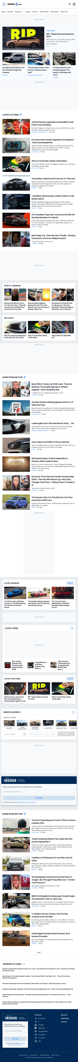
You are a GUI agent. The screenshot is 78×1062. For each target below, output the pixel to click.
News (3, 12)
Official (4, 75)
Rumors (34, 869)
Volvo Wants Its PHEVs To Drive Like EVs (50, 442)
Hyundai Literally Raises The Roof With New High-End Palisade (13, 70)
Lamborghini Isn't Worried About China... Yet (53, 423)
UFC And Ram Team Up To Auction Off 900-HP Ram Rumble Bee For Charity (53, 216)
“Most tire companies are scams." (43, 488)
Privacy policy (23, 1055)
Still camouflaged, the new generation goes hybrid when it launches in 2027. (52, 941)
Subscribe (39, 798)
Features (18, 12)
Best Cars (64, 12)
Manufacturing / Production (40, 430)
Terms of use (55, 1055)
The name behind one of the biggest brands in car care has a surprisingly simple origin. (53, 165)
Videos (27, 12)
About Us (64, 1015)
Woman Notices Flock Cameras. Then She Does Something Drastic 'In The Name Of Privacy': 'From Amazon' (36, 995)
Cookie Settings (44, 1055)
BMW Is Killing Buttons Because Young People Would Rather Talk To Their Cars (53, 897)
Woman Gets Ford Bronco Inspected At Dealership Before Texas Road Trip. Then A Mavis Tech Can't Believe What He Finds (37, 1003)
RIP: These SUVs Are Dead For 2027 (60, 35)
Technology (35, 152)
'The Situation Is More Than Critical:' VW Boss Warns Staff (38, 70)
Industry (56, 77)
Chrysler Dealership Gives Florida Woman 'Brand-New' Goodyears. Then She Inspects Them (34, 983)
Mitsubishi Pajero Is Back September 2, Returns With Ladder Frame (50, 460)
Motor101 (34, 168)
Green (33, 449)
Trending (34, 243)
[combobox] (15, 734)
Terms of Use (31, 802)
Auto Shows (44, 12)
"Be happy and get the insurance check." (46, 886)
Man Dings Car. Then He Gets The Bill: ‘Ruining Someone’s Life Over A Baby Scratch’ (53, 237)
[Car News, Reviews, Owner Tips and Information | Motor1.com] (14, 4)
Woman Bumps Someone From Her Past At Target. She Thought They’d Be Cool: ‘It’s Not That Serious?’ (53, 880)
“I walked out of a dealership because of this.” (48, 393)
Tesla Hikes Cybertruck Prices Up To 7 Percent (53, 178)
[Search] (70, 4)
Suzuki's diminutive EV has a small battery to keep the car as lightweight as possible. (53, 504)
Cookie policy (33, 1055)
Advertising (65, 1018)
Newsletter (55, 12)
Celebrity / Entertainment (39, 132)
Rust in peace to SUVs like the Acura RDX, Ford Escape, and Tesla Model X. (60, 40)
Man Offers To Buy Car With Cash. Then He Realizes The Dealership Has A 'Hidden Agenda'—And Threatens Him (52, 387)
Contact (64, 1022)
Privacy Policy (22, 802)
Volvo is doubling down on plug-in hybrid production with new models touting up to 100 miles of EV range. (53, 446)
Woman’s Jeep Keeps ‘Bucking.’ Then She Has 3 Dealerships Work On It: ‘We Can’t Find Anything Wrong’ (37, 989)
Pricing (34, 188)
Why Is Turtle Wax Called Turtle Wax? (49, 160)
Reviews (10, 12)
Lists (47, 46)
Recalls (34, 208)
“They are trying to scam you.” (42, 242)
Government (35, 414)
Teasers (34, 943)
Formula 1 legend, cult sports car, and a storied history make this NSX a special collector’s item (53, 129)
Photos (35, 12)
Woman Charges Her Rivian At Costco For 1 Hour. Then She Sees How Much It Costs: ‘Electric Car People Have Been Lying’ (38, 969)
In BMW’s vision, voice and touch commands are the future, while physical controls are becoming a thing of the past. (53, 903)
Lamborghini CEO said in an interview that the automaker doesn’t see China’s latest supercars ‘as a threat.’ (52, 428)
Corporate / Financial (35, 75)
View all (70, 583)
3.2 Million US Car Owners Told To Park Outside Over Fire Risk (50, 915)
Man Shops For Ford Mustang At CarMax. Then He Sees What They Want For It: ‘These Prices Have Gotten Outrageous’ (36, 977)
